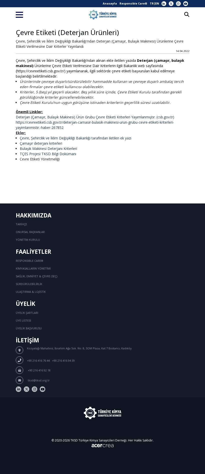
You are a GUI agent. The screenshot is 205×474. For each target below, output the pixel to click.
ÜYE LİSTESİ (23, 320)
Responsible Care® (133, 3)
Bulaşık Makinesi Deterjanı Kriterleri (48, 148)
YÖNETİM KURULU (28, 240)
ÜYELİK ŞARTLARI (27, 313)
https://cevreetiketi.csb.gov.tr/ (40, 71)
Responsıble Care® (29, 261)
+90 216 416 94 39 (63, 360)
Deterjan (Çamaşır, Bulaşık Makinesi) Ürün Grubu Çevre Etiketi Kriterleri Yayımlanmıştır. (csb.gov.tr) (95, 117)
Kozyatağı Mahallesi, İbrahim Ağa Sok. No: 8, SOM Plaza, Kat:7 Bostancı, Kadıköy (79, 348)
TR (152, 3)
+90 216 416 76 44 (38, 360)
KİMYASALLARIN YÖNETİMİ (33, 268)
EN (157, 3)
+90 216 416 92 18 (38, 370)
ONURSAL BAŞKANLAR (30, 232)
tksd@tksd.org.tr (38, 380)
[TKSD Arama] (186, 15)
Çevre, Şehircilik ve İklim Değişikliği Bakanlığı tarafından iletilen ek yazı (75, 138)
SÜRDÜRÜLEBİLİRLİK (29, 284)
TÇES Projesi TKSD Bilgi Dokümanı (48, 153)
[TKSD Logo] (102, 14)
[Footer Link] (18, 389)
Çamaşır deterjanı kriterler (41, 143)
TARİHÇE (21, 224)
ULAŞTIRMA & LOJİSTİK (31, 292)
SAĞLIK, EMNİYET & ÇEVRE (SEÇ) (36, 276)
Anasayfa (110, 3)
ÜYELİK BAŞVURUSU (29, 328)
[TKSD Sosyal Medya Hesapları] (164, 3)
